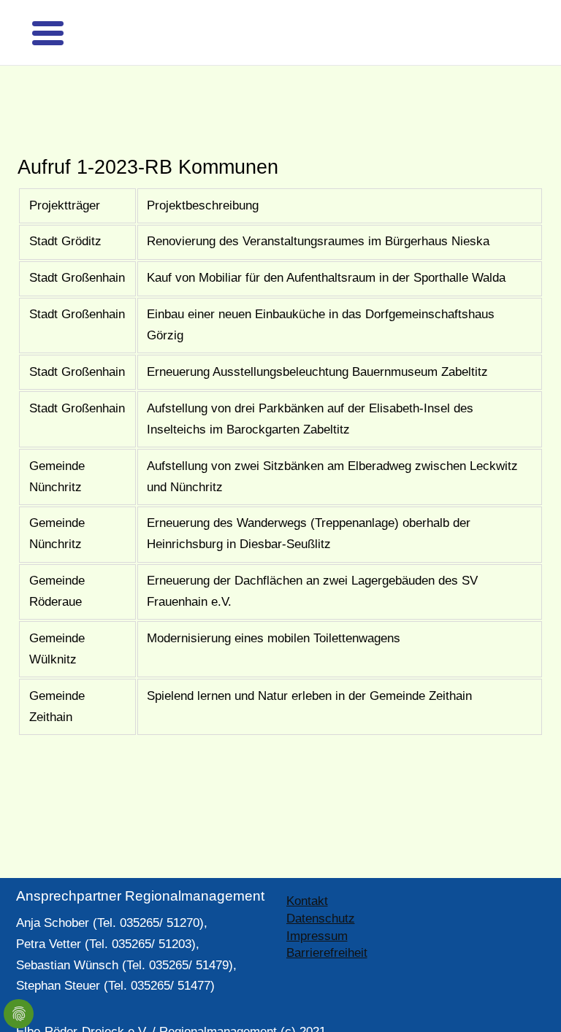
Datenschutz (320, 893)
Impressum (317, 910)
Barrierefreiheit (326, 927)
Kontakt (307, 875)
